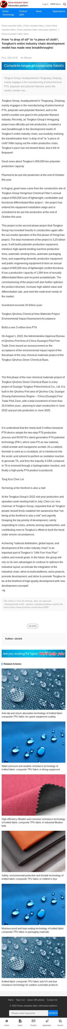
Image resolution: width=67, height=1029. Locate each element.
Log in (45, 4)
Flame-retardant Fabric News (15, 34)
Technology (8, 14)
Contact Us (52, 1000)
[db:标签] (32, 626)
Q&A (21, 14)
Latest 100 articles (36, 1000)
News (39, 11)
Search (53, 1013)
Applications (59, 11)
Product (23, 11)
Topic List (20, 1000)
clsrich (18, 638)
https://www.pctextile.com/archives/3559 (29, 607)
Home (5, 11)
